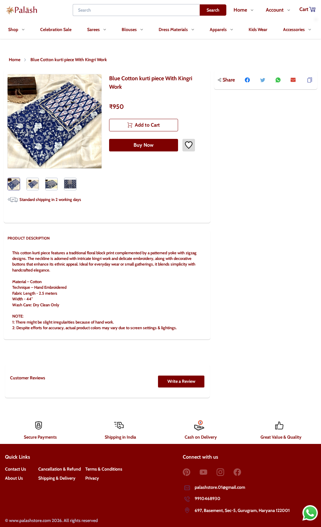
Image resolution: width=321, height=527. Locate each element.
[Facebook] (242, 472)
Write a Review (181, 381)
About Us (14, 478)
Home (14, 59)
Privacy (92, 478)
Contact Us (15, 469)
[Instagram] (225, 472)
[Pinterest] (191, 472)
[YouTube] (208, 472)
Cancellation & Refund (59, 469)
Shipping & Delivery (57, 478)
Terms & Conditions (103, 469)
